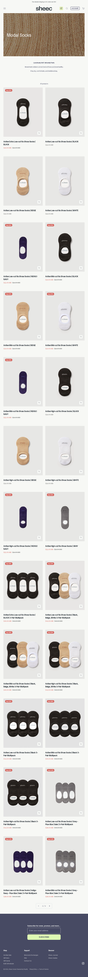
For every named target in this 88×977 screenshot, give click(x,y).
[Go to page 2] (49, 905)
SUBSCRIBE (44, 937)
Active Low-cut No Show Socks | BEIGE (19, 210)
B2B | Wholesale (8, 963)
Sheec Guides (52, 958)
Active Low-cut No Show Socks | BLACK (61, 141)
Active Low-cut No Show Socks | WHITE (61, 210)
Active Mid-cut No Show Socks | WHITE (61, 345)
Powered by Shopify (22, 969)
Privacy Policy (33, 969)
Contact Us (27, 961)
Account (75, 8)
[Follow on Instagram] (83, 963)
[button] (61, 8)
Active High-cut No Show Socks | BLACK (62, 411)
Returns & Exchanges (31, 955)
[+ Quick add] (39, 133)
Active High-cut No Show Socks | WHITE (62, 480)
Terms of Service (44, 969)
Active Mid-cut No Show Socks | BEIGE (19, 345)
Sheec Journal (53, 955)
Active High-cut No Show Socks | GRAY (61, 546)
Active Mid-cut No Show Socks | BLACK (61, 276)
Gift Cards (6, 961)
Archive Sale (7, 955)
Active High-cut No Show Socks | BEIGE (19, 480)
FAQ (25, 958)
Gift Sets (6, 958)
